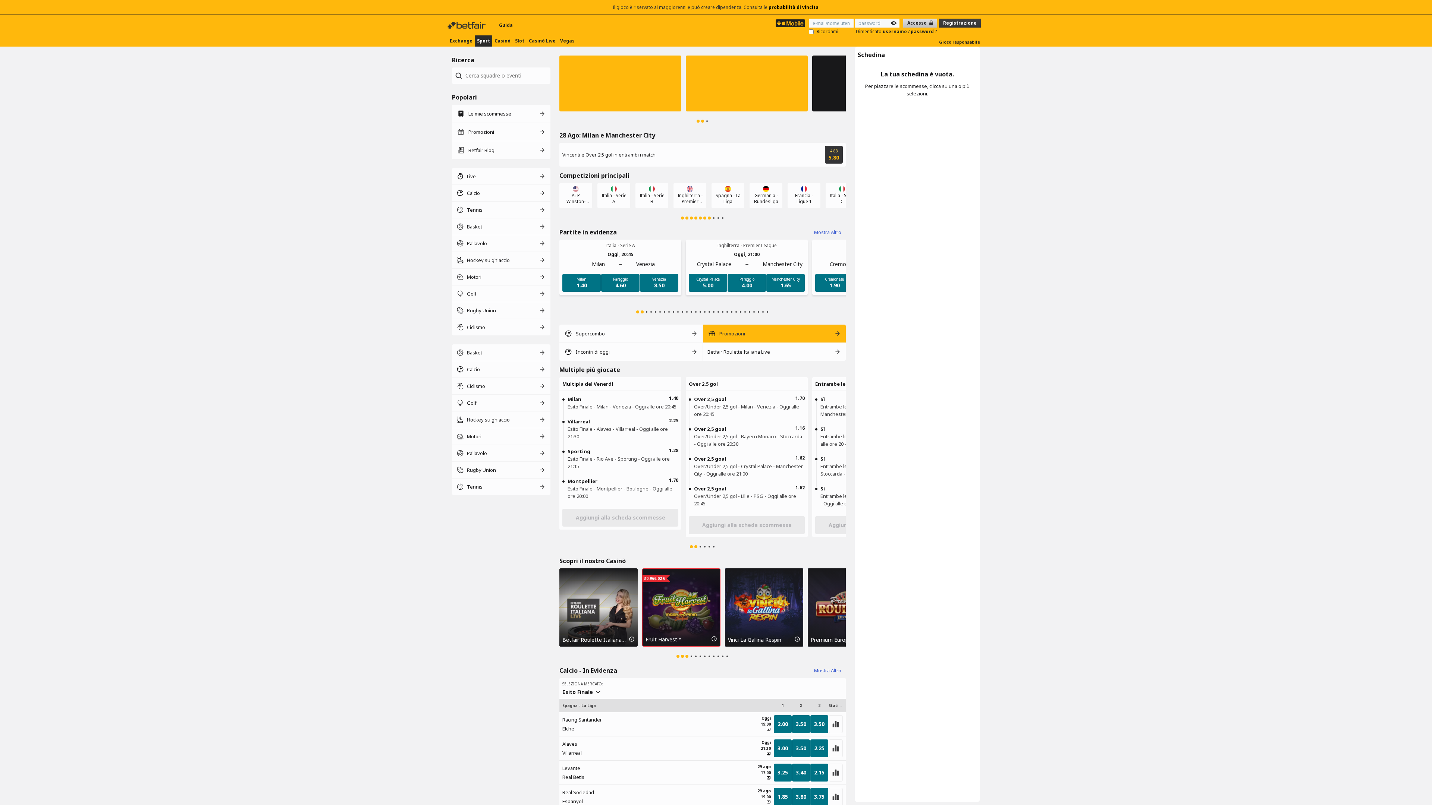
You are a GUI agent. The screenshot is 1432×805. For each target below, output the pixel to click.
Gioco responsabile (959, 42)
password (923, 31)
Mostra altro (827, 232)
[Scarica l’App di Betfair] (790, 23)
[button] (620, 83)
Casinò (502, 41)
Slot (519, 41)
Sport (483, 41)
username (895, 31)
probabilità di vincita (794, 7)
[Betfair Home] (467, 25)
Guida (506, 25)
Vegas (567, 41)
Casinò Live (542, 41)
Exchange (461, 41)
